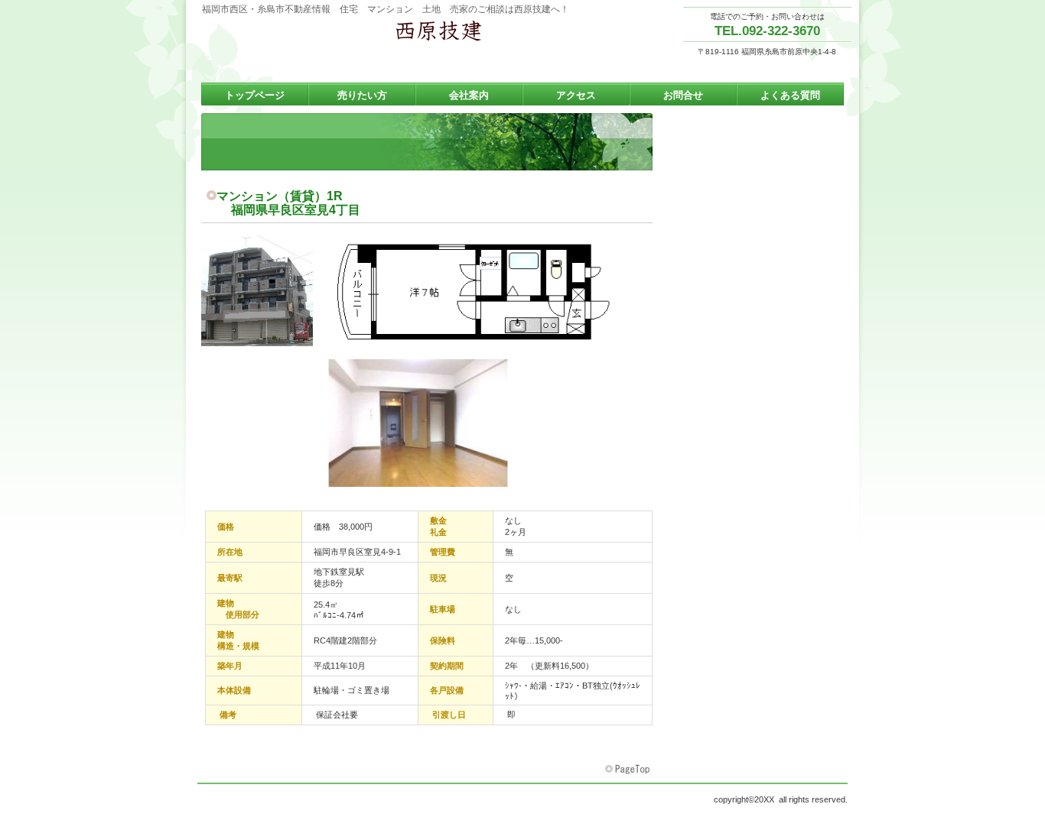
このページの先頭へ (629, 769)
